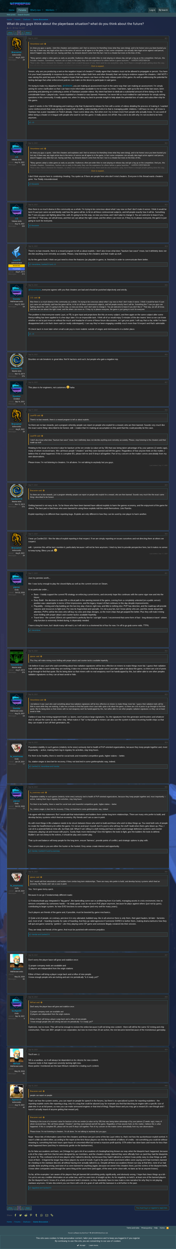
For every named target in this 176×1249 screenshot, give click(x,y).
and (41, 934)
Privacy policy (146, 1228)
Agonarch (16, 1099)
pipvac (16, 587)
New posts (11, 15)
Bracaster (17, 52)
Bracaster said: (36, 490)
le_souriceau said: (37, 792)
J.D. (10, 28)
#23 (166, 205)
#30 (166, 534)
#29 (166, 485)
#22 (166, 143)
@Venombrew (34, 290)
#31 (166, 573)
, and (44, 264)
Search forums (24, 15)
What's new (35, 10)
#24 (166, 246)
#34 (166, 742)
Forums (22, 10)
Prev (10, 33)
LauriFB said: (35, 415)
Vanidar (16, 299)
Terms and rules (133, 1228)
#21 (166, 38)
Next (27, 33)
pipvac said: (35, 656)
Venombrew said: (37, 44)
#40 (166, 1086)
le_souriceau (16, 756)
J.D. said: (34, 298)
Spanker (17, 396)
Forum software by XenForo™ (88, 1233)
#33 (166, 694)
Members (50, 10)
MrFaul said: (35, 1002)
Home (11, 10)
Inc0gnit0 (16, 1011)
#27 (166, 382)
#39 (166, 1050)
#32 (166, 651)
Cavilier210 (16, 368)
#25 (166, 285)
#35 (166, 787)
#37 (166, 955)
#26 (166, 355)
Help (156, 1228)
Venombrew (17, 665)
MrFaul (16, 969)
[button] (42, 10)
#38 (166, 997)
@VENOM (67, 86)
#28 (166, 410)
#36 (166, 872)
